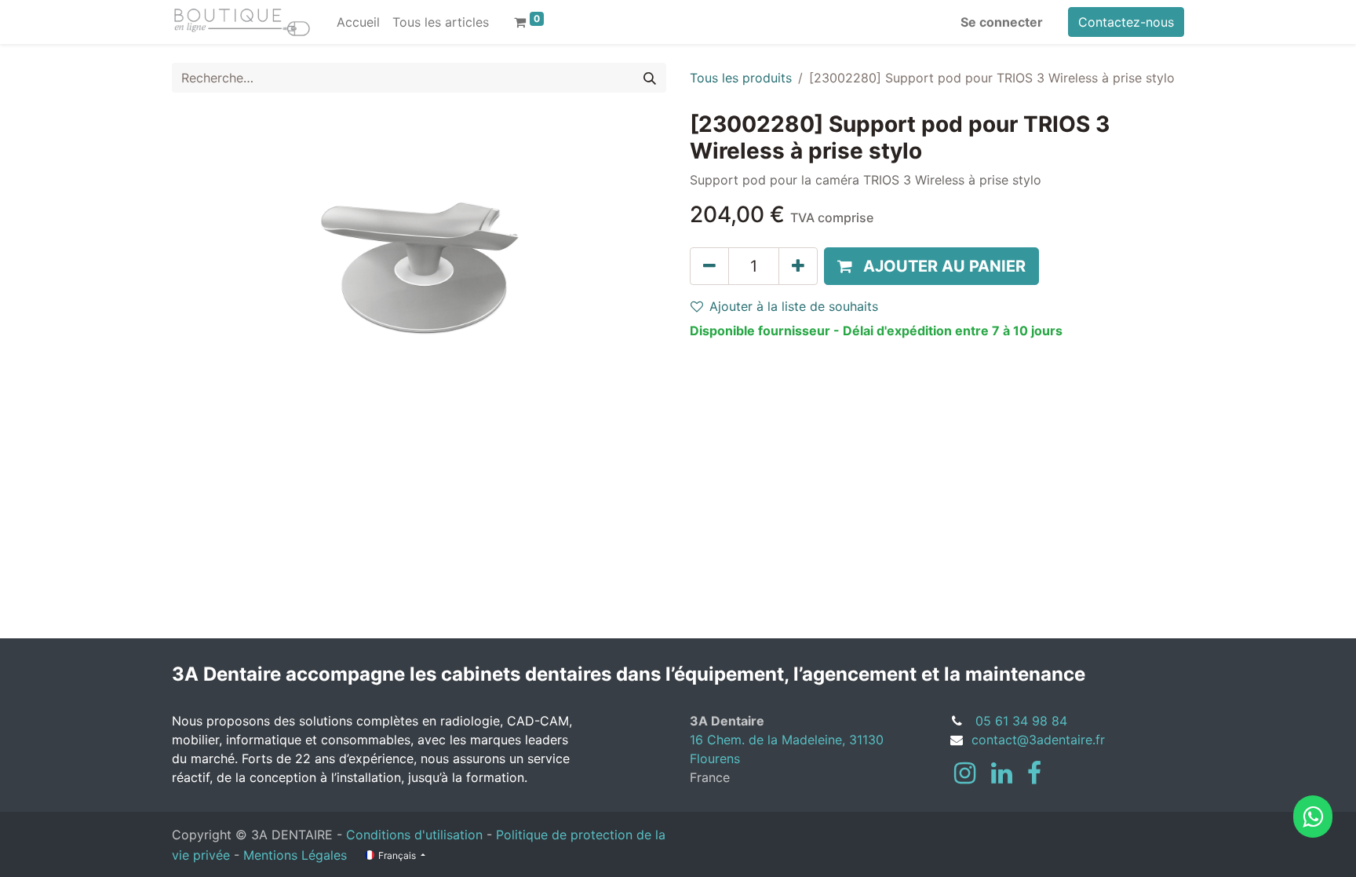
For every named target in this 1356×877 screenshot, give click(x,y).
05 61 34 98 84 (1021, 721)
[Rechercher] (649, 78)
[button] (931, 266)
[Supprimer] (709, 266)
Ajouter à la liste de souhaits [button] (793, 306)
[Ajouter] (798, 266)
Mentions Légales (295, 855)
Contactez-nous (1126, 22)
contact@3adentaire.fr (1038, 739)
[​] (965, 773)
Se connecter (1001, 22)
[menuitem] (358, 22)
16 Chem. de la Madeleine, (769, 739)
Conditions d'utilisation (414, 834)
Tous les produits (741, 78)
